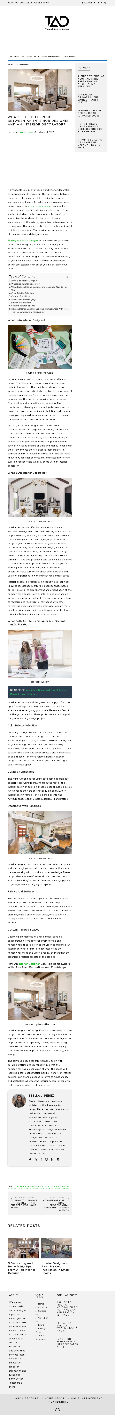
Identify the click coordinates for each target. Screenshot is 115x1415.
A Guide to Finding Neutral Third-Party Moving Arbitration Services (91, 81)
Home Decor (33, 56)
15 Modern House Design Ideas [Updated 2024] (90, 113)
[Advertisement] (57, 46)
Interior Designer (29, 964)
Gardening (69, 56)
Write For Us (41, 3)
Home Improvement (52, 56)
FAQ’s (41, 1325)
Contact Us (26, 3)
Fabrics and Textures (21, 303)
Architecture (17, 56)
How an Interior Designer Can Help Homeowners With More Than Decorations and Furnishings (40, 310)
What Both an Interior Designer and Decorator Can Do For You (39, 288)
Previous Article (25, 1197)
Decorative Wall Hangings (23, 300)
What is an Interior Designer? (25, 281)
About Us (13, 3)
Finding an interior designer (23, 241)
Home (11, 64)
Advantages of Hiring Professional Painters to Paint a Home (56, 1205)
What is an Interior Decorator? (25, 284)
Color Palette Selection (22, 293)
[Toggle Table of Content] (66, 277)
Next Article (57, 1197)
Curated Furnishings (20, 296)
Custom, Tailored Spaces (23, 306)
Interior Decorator (40, 1188)
